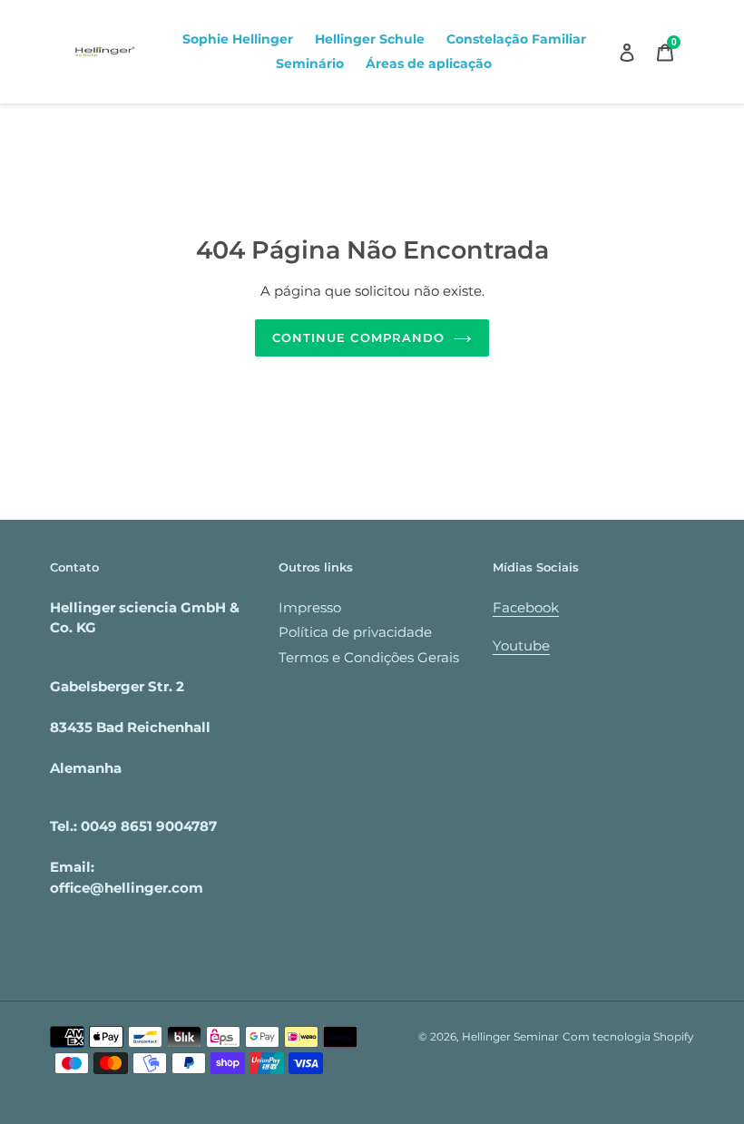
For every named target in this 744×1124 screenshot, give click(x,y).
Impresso (310, 607)
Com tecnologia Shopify (628, 1036)
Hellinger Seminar (510, 1036)
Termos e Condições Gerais (369, 657)
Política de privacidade (355, 631)
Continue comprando (358, 337)
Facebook (526, 607)
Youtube (521, 645)
